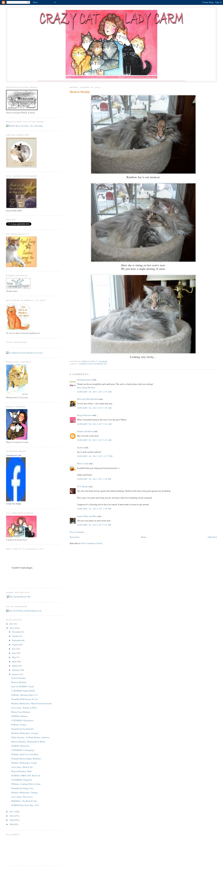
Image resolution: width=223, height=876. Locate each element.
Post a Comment (77, 531)
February (16, 670)
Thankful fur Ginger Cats (22, 788)
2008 (12, 824)
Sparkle (80, 447)
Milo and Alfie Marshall (87, 399)
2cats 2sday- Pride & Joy (22, 767)
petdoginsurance (84, 379)
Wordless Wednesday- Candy (24, 762)
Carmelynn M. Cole (13, 455)
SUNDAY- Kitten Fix (20, 745)
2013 (12, 623)
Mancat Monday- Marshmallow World (28, 741)
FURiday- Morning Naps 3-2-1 (24, 694)
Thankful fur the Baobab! (22, 728)
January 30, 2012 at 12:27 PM (95, 456)
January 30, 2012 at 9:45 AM (94, 439)
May (14, 657)
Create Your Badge (13, 504)
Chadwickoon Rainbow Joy (93, 364)
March (15, 665)
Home (143, 537)
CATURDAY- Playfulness (22, 720)
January (15, 674)
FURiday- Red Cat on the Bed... (25, 754)
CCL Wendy (82, 486)
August (15, 644)
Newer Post (75, 537)
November (17, 631)
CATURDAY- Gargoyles (21, 779)
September (17, 640)
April (14, 661)
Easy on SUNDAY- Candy (22, 686)
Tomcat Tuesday (18, 677)
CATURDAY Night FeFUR (23, 690)
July (14, 648)
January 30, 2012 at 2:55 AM (94, 391)
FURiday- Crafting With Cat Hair (25, 784)
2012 (12, 628)
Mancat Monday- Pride (21, 771)
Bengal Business (84, 415)
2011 (12, 811)
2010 (12, 815)
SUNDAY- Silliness (19, 716)
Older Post (212, 537)
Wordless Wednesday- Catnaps (24, 733)
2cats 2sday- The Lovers (22, 796)
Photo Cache (82, 463)
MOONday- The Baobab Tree (24, 800)
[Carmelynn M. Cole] (16, 500)
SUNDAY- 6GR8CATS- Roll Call (25, 775)
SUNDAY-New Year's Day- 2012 (25, 805)
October (16, 636)
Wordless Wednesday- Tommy (24, 792)
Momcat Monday (19, 682)
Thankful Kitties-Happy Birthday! (26, 758)
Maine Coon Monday (20, 711)
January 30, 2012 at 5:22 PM (94, 524)
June (14, 653)
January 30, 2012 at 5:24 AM (94, 424)
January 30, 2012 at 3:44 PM (94, 508)
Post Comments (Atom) (92, 543)
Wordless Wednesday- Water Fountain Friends (31, 703)
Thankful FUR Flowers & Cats (24, 699)
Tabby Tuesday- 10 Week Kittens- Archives (30, 737)
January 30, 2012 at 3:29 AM (94, 407)
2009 (12, 820)
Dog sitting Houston (86, 387)
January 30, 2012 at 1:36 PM (94, 478)
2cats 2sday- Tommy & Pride (24, 707)
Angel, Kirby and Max (87, 516)
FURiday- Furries (18, 724)
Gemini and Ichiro (85, 431)
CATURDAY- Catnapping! (22, 750)
